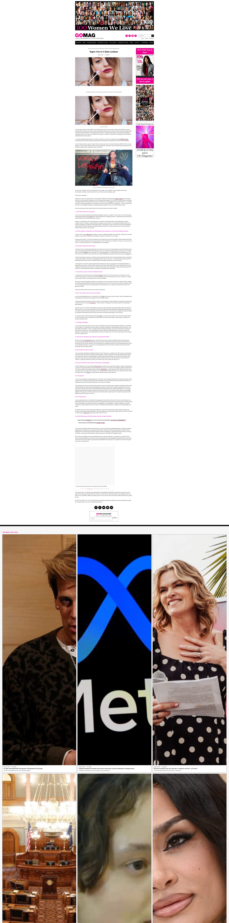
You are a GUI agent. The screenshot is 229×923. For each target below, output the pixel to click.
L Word (102, 296)
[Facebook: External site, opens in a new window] (126, 36)
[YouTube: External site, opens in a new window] (132, 36)
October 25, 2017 (101, 422)
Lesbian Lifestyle (115, 48)
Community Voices (108, 48)
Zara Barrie (107, 54)
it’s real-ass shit (87, 340)
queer (128, 253)
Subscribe (114, 517)
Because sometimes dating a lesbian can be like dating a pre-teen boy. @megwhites (91, 486)
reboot (100, 315)
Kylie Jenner (86, 412)
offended (86, 252)
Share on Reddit (103, 507)
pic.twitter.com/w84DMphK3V (118, 420)
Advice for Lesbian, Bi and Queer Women (96, 48)
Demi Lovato (98, 366)
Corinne (90, 216)
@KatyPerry (89, 420)
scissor (111, 201)
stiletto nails (89, 234)
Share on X (99, 507)
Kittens (88, 372)
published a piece (124, 139)
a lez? (105, 252)
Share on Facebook (96, 507)
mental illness (103, 369)
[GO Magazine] (94, 35)
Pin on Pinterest (107, 507)
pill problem (93, 302)
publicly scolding (119, 198)
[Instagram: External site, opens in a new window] (135, 36)
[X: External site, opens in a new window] (129, 36)
